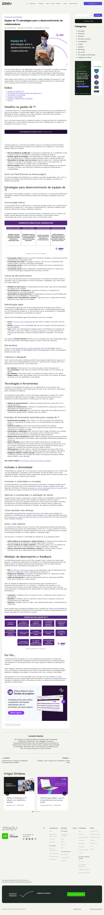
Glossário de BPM (83, 850)
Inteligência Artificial (84, 57)
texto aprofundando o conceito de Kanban (26, 348)
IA (27, 3)
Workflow (51, 842)
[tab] (32, 811)
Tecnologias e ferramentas (16, 95)
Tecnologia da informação (13, 17)
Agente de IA (52, 834)
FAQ (91, 846)
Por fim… (10, 100)
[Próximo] (64, 794)
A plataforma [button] (32, 3)
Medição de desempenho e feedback (20, 99)
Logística (81, 47)
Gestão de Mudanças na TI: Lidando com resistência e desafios (16, 800)
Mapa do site (93, 843)
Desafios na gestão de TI (15, 91)
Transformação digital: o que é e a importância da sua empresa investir (52, 800)
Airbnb (17, 502)
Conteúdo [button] (58, 3)
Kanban (17, 325)
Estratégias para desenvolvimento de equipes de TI (24, 93)
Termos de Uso (77, 909)
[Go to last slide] (7, 794)
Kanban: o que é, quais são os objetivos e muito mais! (54, 760)
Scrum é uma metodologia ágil (24, 322)
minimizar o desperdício (39, 331)
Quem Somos (94, 831)
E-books (81, 853)
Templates (81, 840)
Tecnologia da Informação (86, 55)
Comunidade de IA (83, 837)
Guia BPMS (81, 843)
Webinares (81, 847)
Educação (81, 31)
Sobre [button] (64, 3)
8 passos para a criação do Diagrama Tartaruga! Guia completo (15, 760)
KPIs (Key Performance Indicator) (24, 570)
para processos (53, 836)
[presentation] (19, 785)
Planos (47, 3)
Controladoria (82, 42)
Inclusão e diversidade (14, 97)
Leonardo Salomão (11, 28)
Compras (81, 36)
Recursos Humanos (84, 39)
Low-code (81, 52)
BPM (50, 831)
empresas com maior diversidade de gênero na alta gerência (28, 517)
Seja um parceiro (73, 3)
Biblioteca (81, 834)
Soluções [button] (41, 3)
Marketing (81, 49)
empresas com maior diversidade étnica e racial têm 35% (47, 488)
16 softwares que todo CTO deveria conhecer (35, 461)
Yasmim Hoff (11, 805)
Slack (50, 529)
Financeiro (81, 34)
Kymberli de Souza (47, 805)
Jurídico (80, 44)
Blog (80, 831)
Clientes (52, 3)
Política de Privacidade (96, 909)
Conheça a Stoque (95, 834)
